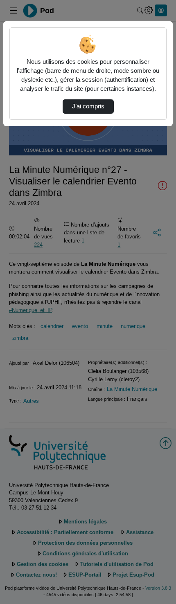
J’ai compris (88, 106)
